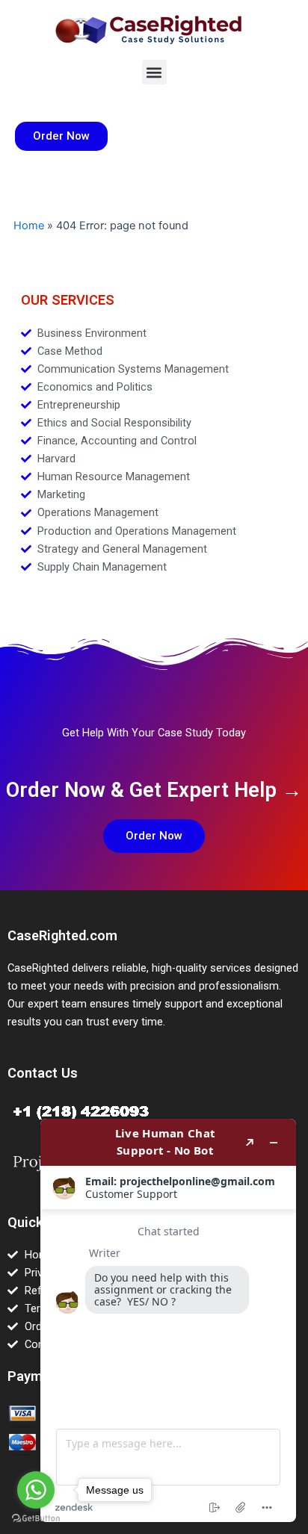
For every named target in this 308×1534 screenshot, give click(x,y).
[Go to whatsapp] (36, 1490)
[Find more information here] (168, 1320)
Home (28, 225)
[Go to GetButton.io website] (36, 1519)
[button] (154, 72)
